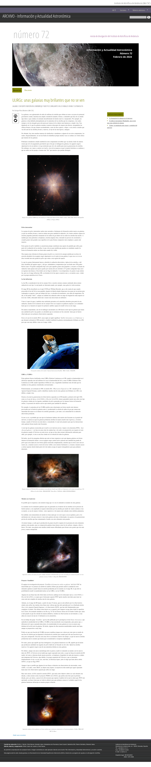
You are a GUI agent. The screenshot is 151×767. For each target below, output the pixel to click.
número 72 (31, 34)
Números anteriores (138, 10)
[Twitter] (15, 121)
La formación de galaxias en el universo (120, 118)
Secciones (122, 10)
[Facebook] (15, 116)
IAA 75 (114, 10)
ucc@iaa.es (123, 752)
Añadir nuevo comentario (19, 735)
